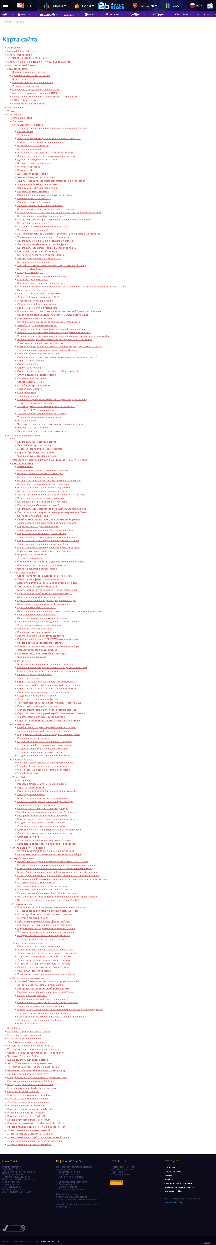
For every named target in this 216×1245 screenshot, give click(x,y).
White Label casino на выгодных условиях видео (43, 766)
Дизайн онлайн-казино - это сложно (27, 1042)
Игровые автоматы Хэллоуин (33, 202)
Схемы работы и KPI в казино (28, 103)
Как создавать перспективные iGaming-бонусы (43, 276)
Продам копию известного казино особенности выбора (48, 646)
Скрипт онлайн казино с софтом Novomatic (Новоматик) (48, 371)
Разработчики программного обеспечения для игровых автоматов (54, 339)
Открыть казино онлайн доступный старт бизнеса (44, 544)
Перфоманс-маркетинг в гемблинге (37, 307)
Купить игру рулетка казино (32, 290)
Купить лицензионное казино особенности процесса (46, 604)
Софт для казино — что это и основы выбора (42, 826)
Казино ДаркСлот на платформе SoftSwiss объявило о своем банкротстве (58, 872)
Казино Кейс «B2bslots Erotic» (28, 79)
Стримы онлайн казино (30, 558)
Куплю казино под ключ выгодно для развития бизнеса (48, 621)
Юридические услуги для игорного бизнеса (41, 431)
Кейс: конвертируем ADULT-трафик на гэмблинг (44, 921)
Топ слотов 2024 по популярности (35, 410)
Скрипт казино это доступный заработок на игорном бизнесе (51, 713)
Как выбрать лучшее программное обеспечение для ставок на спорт (55, 219)
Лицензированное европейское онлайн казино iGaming (38, 1137)
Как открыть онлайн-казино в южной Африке (42, 244)
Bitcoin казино (25, 466)
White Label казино (22, 759)
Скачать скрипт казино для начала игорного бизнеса (46, 709)
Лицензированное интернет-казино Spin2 (30, 1133)
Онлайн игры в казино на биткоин (36, 805)
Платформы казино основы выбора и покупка (42, 815)
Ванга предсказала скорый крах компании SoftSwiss (46, 152)
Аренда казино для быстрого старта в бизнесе (43, 470)
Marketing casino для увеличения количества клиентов (48, 910)
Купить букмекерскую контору (34, 445)
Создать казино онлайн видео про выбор (40, 752)
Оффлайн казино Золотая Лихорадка (28, 1102)
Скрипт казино (20, 660)
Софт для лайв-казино (29, 388)
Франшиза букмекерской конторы (36, 455)
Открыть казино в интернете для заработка (41, 533)
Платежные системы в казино (28, 847)
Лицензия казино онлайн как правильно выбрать (44, 956)
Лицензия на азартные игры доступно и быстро (43, 960)
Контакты (17, 121)
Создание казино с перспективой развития (41, 939)
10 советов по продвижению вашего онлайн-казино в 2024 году (52, 128)
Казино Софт (19, 777)
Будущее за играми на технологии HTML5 (35, 93)
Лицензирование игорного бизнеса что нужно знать (46, 949)
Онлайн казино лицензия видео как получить (42, 967)
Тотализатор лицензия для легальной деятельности (46, 974)
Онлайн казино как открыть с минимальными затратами (48, 519)
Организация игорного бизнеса (29, 978)
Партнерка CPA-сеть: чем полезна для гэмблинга (44, 925)
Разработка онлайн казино (32, 554)
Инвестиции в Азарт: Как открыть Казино (40, 205)
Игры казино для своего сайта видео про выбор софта (47, 790)
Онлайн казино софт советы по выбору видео (42, 808)
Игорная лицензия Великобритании (37, 187)
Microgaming (24, 780)
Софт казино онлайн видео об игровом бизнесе (44, 840)
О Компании (14, 114)
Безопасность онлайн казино (33, 145)
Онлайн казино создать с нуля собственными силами (46, 727)
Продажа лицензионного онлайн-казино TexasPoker (36, 1123)
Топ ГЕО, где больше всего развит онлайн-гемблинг (46, 406)
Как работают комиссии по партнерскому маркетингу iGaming (51, 265)
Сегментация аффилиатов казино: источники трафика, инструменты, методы (60, 346)
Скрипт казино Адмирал (31, 360)
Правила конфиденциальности (24, 1038)
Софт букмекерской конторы (33, 385)
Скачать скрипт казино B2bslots (34, 674)
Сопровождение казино (30, 381)
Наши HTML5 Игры (17, 68)
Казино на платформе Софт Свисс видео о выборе (45, 801)
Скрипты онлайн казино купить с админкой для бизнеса (48, 720)
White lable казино (27, 773)
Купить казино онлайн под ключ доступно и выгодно (46, 600)
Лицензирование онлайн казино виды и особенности (47, 953)
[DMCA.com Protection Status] (24, 1221)
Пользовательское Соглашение (24, 1035)
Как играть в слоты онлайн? (32, 230)
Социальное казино (28, 396)
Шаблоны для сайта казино (32, 427)
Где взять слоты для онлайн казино (37, 159)
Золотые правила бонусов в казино (37, 184)
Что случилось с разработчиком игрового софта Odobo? (48, 900)
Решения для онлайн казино (33, 738)
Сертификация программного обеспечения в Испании (47, 350)
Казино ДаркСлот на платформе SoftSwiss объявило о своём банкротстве (58, 875)
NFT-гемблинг (25, 131)
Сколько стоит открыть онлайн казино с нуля (42, 653)
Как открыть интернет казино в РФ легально (42, 501)
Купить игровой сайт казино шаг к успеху (40, 597)
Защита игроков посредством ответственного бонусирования (51, 180)
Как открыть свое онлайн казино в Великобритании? (46, 247)
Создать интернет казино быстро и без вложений (44, 741)
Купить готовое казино (19, 54)
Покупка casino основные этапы (34, 628)
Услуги (11, 111)
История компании (22, 117)
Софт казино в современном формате (38, 699)
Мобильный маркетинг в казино (35, 300)
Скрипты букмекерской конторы (35, 452)
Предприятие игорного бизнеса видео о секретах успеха (48, 734)
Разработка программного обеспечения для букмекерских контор (54, 332)
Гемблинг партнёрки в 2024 (32, 917)
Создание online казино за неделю (36, 695)
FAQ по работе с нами (24, 100)
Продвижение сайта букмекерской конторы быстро (46, 928)
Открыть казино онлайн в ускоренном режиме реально (48, 540)
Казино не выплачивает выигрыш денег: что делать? (46, 209)
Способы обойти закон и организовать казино (42, 1013)
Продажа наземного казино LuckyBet (27, 1098)
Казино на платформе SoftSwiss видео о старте (43, 798)
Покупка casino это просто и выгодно (37, 632)
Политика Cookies (173, 1191)
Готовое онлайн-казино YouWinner (26, 1105)
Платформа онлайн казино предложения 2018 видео (46, 812)
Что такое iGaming (27, 420)
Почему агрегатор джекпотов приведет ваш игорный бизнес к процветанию (59, 311)
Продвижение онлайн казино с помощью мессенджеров (48, 321)
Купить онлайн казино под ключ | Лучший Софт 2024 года (39, 61)
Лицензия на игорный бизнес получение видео (43, 963)
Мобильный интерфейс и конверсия (32, 82)
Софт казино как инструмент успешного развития (44, 833)
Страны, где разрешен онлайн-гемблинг (39, 1020)
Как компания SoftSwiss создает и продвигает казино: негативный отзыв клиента (62, 879)
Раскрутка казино (22, 904)
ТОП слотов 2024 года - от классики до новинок (33, 1066)
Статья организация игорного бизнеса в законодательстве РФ (51, 1016)
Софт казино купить (28, 836)
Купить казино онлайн (24, 572)
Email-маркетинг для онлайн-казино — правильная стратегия (51, 907)
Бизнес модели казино (30, 149)
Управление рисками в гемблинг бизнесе (40, 417)
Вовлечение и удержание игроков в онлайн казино (46, 156)
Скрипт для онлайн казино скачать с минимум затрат (46, 681)
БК (13, 438)
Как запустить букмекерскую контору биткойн (43, 226)
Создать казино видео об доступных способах (42, 748)
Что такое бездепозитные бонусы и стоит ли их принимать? (50, 424)
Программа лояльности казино (34, 318)
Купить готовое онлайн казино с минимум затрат (44, 593)
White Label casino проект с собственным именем (44, 769)
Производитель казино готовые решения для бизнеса (47, 819)
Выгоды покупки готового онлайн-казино (30, 1084)
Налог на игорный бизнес (21, 65)
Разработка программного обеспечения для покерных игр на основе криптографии (63, 336)
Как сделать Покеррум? (30, 272)
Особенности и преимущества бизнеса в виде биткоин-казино (52, 667)
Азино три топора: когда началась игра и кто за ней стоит (49, 138)
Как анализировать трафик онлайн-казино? (41, 216)
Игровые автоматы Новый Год (34, 198)
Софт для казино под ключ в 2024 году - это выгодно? (37, 1077)
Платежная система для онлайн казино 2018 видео (45, 850)
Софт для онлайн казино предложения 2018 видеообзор (49, 829)
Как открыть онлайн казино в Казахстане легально (45, 240)
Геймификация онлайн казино (34, 163)
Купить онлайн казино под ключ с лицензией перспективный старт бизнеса (59, 611)
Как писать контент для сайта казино (37, 251)
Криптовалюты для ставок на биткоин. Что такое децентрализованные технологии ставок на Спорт (72, 286)
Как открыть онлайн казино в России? (38, 505)
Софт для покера (26, 392)
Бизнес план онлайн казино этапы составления (43, 484)
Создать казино (21, 724)
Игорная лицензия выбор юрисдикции (39, 946)
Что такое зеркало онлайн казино (31, 57)
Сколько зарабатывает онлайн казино (38, 353)
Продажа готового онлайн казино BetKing (30, 1109)
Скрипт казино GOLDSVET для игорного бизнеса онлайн (48, 685)
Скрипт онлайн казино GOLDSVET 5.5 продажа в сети (46, 688)
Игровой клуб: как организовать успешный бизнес (45, 195)
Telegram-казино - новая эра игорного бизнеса (33, 1049)
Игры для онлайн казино (31, 787)
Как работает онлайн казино (33, 262)
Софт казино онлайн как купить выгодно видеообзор (47, 843)
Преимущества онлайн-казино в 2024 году (30, 1081)
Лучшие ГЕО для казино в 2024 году (27, 1073)
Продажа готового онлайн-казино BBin (28, 1119)
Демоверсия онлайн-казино (32, 173)
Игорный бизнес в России (21, 51)
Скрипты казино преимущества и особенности (43, 692)
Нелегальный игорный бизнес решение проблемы (45, 992)
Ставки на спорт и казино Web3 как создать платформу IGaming (52, 399)
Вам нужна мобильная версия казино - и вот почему (36, 1070)
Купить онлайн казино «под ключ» (36, 607)
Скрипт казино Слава (29, 367)
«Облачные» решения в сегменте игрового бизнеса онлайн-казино (54, 868)
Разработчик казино (23, 858)
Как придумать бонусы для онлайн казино (40, 254)
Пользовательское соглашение (178, 1183)
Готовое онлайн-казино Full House (26, 1112)
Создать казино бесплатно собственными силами (44, 745)
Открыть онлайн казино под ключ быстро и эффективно (48, 547)
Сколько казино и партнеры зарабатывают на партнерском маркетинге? (57, 357)
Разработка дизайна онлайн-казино (37, 325)
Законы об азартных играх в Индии (36, 177)
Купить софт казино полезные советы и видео (42, 618)
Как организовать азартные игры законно (40, 984)
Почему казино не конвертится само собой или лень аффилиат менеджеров (60, 1009)
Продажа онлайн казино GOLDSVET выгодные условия (47, 639)
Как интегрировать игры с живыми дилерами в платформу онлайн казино (58, 233)
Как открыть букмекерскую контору (37, 441)
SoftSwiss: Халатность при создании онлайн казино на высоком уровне (56, 865)
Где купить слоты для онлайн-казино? (28, 1059)
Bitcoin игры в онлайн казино (28, 72)
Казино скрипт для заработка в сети (37, 706)
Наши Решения (15, 107)
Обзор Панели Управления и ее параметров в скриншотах (44, 96)
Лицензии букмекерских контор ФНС (38, 297)
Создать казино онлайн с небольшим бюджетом (44, 755)
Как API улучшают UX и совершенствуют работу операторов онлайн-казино (59, 212)
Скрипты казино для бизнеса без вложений (41, 716)
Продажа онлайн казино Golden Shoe (27, 1116)
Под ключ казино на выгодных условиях (39, 625)
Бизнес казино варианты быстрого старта (40, 473)
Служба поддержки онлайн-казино (36, 374)
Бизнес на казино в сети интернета (36, 477)
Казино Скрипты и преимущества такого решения (45, 664)
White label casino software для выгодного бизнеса (45, 762)
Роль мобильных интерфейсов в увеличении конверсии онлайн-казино (57, 896)
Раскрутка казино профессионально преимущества (45, 932)
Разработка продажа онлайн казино (37, 649)
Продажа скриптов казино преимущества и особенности (48, 671)
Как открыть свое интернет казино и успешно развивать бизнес (52, 512)
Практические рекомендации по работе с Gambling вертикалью (52, 314)
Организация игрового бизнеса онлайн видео (42, 999)
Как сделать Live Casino (30, 269)
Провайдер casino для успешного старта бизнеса (44, 551)
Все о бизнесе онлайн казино (23, 435)
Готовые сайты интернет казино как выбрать (42, 491)
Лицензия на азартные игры (27, 943)
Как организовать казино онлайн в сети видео (43, 988)
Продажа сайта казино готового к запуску (40, 642)
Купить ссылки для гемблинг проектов (39, 293)
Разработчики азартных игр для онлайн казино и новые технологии (50, 459)
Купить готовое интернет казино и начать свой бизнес (47, 589)
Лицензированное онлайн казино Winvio (29, 1144)
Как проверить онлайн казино (34, 515)
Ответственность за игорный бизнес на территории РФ (47, 1002)
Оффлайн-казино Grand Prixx (23, 1091)
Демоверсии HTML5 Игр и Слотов (31, 75)
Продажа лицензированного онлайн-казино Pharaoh (36, 1126)
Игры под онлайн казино (31, 794)
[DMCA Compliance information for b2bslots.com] (13, 1230)
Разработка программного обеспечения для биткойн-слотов (51, 329)
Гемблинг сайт (25, 170)
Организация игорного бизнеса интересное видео (45, 731)
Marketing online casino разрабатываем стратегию (44, 914)
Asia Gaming (13, 47)
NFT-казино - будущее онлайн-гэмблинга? (30, 1045)
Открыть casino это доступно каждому (38, 526)
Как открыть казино (23, 463)
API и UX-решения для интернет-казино (29, 1063)
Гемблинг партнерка (28, 166)
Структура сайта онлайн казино (34, 403)
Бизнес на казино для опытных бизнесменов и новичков (49, 480)
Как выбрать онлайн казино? (33, 223)
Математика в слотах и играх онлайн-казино (42, 886)
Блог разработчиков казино (27, 124)
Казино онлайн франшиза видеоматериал (40, 579)
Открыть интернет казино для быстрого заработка (45, 530)
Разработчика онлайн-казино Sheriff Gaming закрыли (47, 893)
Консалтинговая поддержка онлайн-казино (41, 283)
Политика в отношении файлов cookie (28, 1031)
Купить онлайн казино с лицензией (36, 614)
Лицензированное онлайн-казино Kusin (29, 1130)
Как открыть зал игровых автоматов (37, 586)
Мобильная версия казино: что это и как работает (45, 889)
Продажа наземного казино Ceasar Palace (30, 1095)
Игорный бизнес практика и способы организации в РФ (48, 981)
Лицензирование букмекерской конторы (40, 448)
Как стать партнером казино (32, 279)
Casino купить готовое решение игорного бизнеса (44, 575)
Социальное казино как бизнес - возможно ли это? (35, 1052)
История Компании (172, 1171)
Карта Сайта (13, 1028)
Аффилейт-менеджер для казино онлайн (40, 142)
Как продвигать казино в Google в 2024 (39, 258)
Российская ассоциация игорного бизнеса (40, 343)
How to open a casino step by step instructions (31, 1088)
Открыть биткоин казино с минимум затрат (41, 1006)
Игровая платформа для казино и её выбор (41, 783)
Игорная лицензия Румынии (33, 191)
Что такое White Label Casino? (23, 1056)
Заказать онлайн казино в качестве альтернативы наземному (51, 494)
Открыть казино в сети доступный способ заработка (46, 537)
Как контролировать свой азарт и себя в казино (43, 237)
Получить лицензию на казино (34, 970)
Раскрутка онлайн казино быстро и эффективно (43, 935)
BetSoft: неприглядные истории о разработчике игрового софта (52, 861)
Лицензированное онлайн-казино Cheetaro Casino (34, 1140)
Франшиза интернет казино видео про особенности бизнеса (50, 561)
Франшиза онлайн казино (31, 656)
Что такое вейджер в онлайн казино (37, 568)
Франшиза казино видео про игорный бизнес (42, 565)
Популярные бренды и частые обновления (36, 89)
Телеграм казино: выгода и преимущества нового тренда (49, 702)
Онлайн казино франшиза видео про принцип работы (47, 522)
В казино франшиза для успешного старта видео (44, 487)
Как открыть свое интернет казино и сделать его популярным (51, 508)
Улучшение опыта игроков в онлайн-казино (41, 413)
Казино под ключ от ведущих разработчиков (42, 498)
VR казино (23, 135)
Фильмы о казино (27, 1023)
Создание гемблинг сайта (31, 378)
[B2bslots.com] (111, 5)
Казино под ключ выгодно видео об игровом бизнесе (47, 582)
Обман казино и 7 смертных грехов (37, 304)
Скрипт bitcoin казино (29, 678)
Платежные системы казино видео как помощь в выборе (49, 854)
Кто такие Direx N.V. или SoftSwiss (36, 882)
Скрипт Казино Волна (29, 364)
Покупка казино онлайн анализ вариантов (40, 635)
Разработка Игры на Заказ (26, 86)
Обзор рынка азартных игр (32, 995)
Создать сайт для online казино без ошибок (41, 822)
